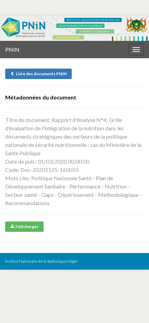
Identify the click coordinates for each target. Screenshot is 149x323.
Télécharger (26, 226)
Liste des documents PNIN (41, 73)
